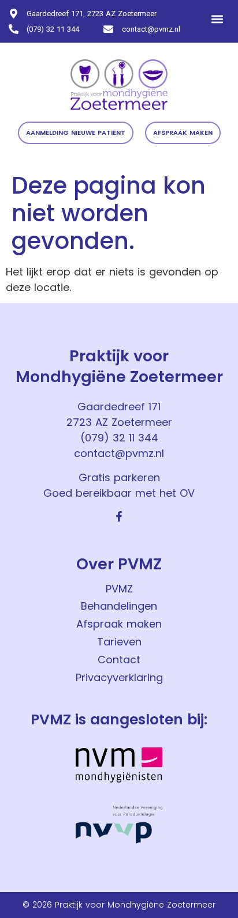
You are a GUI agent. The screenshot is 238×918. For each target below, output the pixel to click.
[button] (216, 18)
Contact (119, 659)
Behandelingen (119, 606)
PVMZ (119, 588)
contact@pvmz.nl (119, 453)
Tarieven (119, 641)
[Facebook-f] (119, 516)
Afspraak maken (119, 624)
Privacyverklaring (119, 677)
